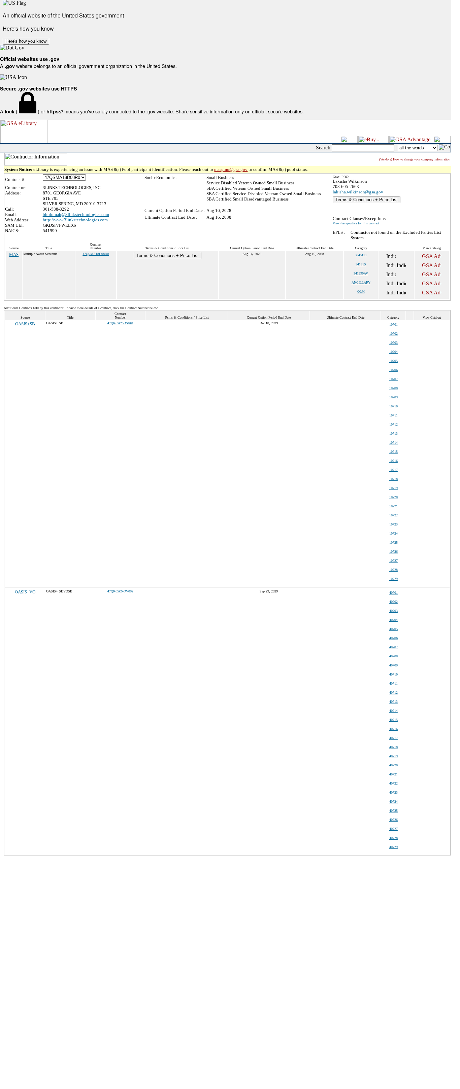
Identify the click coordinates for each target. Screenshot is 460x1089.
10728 (393, 570)
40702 (393, 602)
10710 (393, 406)
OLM (361, 291)
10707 (393, 379)
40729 (393, 847)
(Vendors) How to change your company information (414, 159)
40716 (393, 729)
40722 (393, 783)
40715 (393, 720)
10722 (393, 515)
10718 (393, 479)
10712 (393, 424)
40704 (393, 620)
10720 (393, 497)
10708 (393, 388)
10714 (393, 442)
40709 (393, 665)
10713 (393, 433)
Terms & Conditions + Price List (366, 199)
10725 (393, 542)
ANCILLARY (361, 282)
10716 (393, 461)
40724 (393, 801)
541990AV (361, 273)
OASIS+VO (25, 591)
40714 (393, 711)
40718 (393, 747)
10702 (393, 333)
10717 (393, 470)
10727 (393, 560)
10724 (393, 533)
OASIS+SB (25, 323)
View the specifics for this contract (356, 223)
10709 (393, 397)
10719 (393, 488)
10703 (393, 342)
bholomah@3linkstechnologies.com (76, 214)
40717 (393, 738)
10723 (393, 524)
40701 (393, 592)
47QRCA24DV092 (120, 591)
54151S (361, 264)
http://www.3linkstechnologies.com (75, 219)
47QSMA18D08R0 (96, 254)
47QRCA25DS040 (120, 323)
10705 (393, 361)
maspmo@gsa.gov (231, 169)
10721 (393, 506)
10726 (393, 551)
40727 (393, 829)
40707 (393, 647)
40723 (393, 792)
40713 (393, 701)
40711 (393, 683)
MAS (14, 254)
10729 (393, 579)
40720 (393, 765)
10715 (393, 451)
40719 (393, 756)
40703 (393, 611)
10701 (393, 324)
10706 (393, 370)
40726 (393, 820)
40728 (393, 838)
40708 (393, 656)
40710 (393, 674)
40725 (393, 810)
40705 (393, 629)
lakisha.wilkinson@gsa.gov (358, 191)
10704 (393, 352)
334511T (361, 255)
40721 (393, 774)
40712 (393, 692)
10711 (393, 415)
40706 (393, 638)
